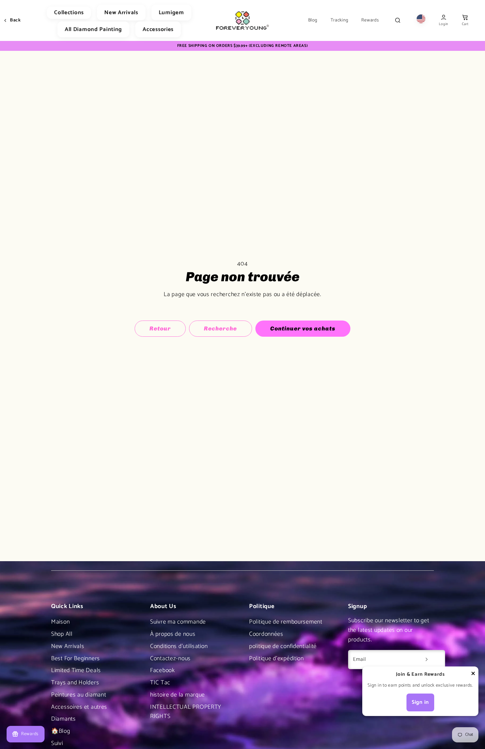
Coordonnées (266, 634)
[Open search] (397, 20)
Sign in (420, 702)
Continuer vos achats (303, 328)
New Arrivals (121, 12)
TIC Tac (160, 683)
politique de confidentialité (283, 646)
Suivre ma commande (178, 622)
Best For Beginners (75, 659)
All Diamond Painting (93, 29)
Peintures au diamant (78, 695)
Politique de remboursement (285, 622)
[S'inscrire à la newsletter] (426, 659)
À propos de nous (173, 634)
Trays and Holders (75, 683)
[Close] (473, 675)
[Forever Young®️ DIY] (242, 20)
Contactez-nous (170, 659)
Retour (160, 328)
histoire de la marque (177, 695)
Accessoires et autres (79, 707)
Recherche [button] (220, 328)
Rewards (370, 20)
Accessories (158, 29)
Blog (312, 20)
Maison (60, 622)
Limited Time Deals (76, 670)
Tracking (339, 20)
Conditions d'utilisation (179, 646)
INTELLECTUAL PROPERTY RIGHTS (185, 712)
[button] (465, 20)
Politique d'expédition (276, 659)
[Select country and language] (421, 20)
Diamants (63, 719)
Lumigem (171, 12)
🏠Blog (60, 731)
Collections (69, 12)
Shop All (62, 634)
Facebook (162, 670)
